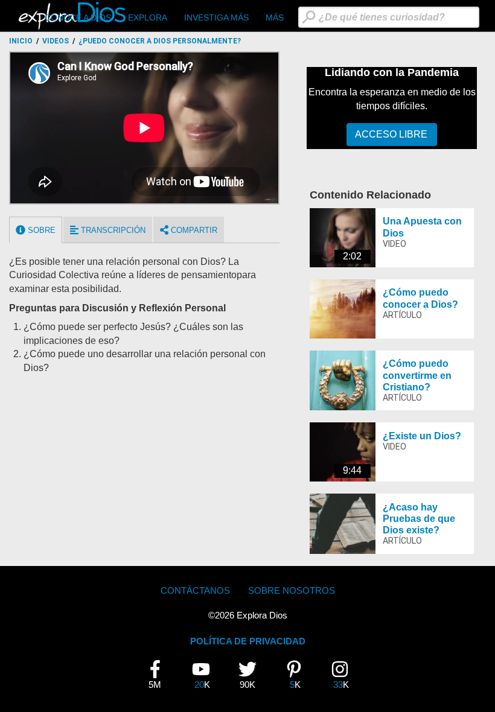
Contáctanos (195, 590)
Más (275, 17)
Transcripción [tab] (111, 230)
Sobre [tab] (40, 230)
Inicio (21, 41)
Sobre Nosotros (291, 590)
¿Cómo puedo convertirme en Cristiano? (417, 375)
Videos (55, 41)
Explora (147, 17)
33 (344, 675)
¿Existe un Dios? (422, 436)
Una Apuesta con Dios (422, 227)
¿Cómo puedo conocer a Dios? (420, 298)
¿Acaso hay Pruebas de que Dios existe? (419, 518)
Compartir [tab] (192, 230)
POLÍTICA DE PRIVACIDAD (247, 641)
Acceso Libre (391, 134)
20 (205, 675)
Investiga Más (216, 17)
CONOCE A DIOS (78, 17)
